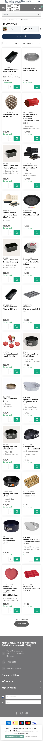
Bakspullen (13, 20)
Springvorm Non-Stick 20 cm (10, 448)
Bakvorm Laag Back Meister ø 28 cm (31, 215)
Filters (20, 36)
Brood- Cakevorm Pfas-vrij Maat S (10, 167)
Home (4, 20)
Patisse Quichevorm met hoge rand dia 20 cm (30, 400)
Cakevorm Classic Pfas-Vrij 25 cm (10, 70)
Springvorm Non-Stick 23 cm (30, 355)
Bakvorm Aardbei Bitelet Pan (10, 115)
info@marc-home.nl (14, 668)
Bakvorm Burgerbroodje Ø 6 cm (31, 309)
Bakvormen (25, 20)
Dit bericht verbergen (14, 736)
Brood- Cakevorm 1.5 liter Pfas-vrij (10, 261)
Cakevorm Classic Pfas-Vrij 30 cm (10, 308)
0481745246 (11, 662)
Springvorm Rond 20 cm (10, 495)
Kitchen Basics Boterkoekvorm (30, 69)
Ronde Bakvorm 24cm (10, 400)
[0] (40, 7)
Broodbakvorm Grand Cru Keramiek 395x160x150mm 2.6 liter (31, 118)
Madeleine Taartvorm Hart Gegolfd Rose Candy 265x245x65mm (10, 591)
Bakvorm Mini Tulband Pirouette (31, 495)
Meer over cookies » (32, 737)
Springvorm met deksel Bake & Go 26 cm (31, 262)
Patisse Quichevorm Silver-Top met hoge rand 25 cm (31, 540)
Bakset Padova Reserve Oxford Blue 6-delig (10, 215)
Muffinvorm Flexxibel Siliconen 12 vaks (31, 589)
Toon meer (21, 624)
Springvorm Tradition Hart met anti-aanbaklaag (31, 449)
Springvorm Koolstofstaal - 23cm (9, 541)
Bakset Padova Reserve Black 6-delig (30, 168)
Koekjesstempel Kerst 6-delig (10, 355)
